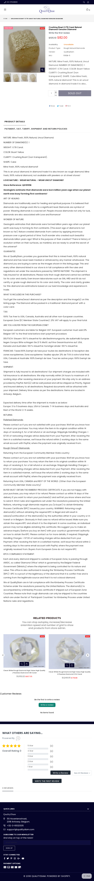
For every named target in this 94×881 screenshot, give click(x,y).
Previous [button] (3, 655)
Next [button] (87, 655)
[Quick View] (21, 664)
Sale (42, 28)
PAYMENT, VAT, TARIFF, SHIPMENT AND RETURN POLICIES (36, 128)
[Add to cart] (26, 664)
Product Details (15, 121)
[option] (7, 78)
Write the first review (47, 781)
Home (5, 18)
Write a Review (60, 772)
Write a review (47, 705)
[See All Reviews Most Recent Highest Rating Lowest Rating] (82, 773)
